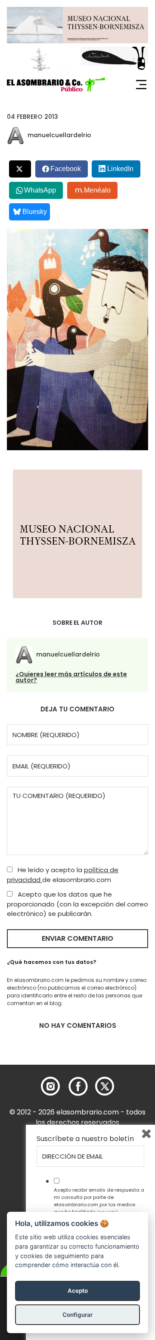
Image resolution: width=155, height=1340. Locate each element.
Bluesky (34, 211)
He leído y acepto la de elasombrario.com (62, 874)
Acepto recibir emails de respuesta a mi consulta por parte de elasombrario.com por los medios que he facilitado (99, 1200)
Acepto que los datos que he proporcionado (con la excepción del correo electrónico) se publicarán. (77, 904)
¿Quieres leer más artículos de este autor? (71, 677)
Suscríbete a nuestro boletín (85, 1138)
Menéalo (97, 190)
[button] (56, 84)
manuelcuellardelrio (59, 135)
